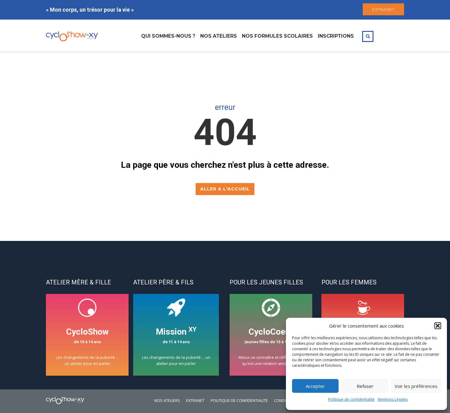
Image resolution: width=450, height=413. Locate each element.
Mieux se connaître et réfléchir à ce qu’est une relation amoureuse (271, 346)
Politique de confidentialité (351, 399)
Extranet (195, 400)
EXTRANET (383, 9)
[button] (438, 326)
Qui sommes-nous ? (168, 36)
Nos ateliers (218, 36)
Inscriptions (336, 36)
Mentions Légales (393, 399)
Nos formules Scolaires (277, 36)
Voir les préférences (416, 386)
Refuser (365, 386)
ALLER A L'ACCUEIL (225, 189)
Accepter (315, 386)
